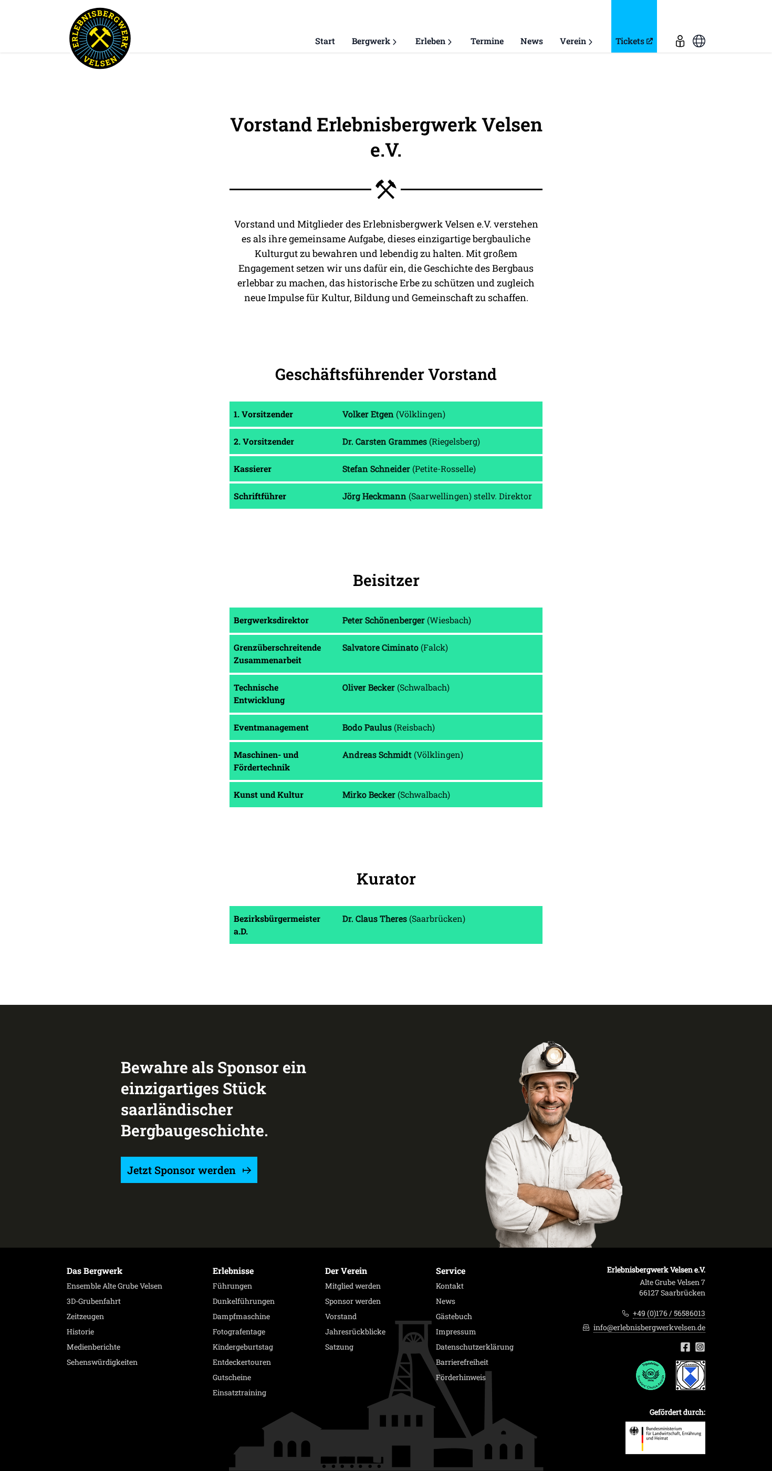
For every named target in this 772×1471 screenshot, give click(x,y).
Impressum (456, 1331)
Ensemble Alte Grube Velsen (114, 1286)
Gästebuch (454, 1316)
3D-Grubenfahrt (94, 1301)
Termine (487, 40)
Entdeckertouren (242, 1362)
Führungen (232, 1286)
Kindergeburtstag (243, 1347)
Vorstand (341, 1316)
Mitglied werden (353, 1286)
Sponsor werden (353, 1301)
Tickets (629, 40)
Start (325, 40)
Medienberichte (93, 1347)
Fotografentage (239, 1331)
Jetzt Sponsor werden (182, 1170)
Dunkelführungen (244, 1301)
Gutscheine (232, 1377)
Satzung (339, 1347)
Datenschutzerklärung (475, 1347)
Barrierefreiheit (462, 1362)
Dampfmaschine (241, 1316)
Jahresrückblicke (355, 1331)
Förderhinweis (461, 1377)
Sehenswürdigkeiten (102, 1362)
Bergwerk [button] (371, 40)
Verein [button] (573, 40)
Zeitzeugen (85, 1316)
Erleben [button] (430, 40)
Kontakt (450, 1286)
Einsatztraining (239, 1392)
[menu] (680, 26)
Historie (80, 1331)
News (531, 40)
